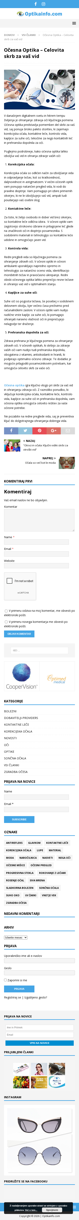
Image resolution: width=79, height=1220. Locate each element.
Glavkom (34, 843)
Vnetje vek (49, 895)
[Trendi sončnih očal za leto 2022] (39, 1069)
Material (55, 850)
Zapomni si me (17, 980)
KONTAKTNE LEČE (16, 724)
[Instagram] (43, 4)
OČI (6, 745)
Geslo (8, 968)
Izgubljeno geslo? (35, 997)
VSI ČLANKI (11, 765)
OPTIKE (9, 751)
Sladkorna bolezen (19, 888)
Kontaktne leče (57, 843)
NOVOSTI (10, 738)
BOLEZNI (10, 711)
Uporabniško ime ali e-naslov (23, 956)
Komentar (10, 507)
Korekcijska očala (18, 850)
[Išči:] (40, 650)
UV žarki (30, 895)
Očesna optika (14, 385)
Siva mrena (37, 880)
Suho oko (12, 895)
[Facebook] (35, 4)
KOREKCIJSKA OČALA (18, 731)
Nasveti (47, 858)
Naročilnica (28, 858)
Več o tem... (31, 1210)
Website (9, 561)
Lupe (40, 850)
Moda (10, 858)
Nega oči (64, 858)
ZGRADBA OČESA (16, 772)
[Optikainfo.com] (39, 17)
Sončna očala (49, 888)
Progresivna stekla (19, 873)
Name (8, 537)
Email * (9, 804)
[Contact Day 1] (21, 1069)
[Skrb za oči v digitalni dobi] (57, 1069)
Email (8, 549)
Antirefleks (14, 843)
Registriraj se (12, 997)
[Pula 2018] (57, 1082)
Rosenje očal (15, 880)
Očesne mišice (15, 865)
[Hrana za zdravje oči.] (21, 1082)
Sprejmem (52, 1210)
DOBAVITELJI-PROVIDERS (21, 718)
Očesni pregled (41, 865)
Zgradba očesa (16, 903)
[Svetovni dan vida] (39, 1082)
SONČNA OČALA (15, 758)
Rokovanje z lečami (52, 873)
